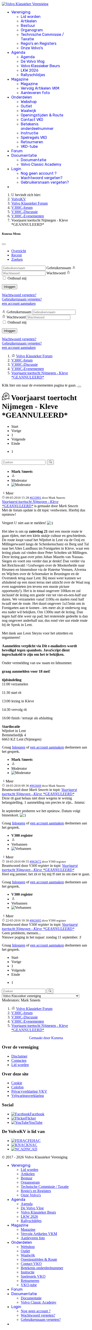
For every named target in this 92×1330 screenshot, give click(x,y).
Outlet (26, 106)
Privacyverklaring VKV (29, 1091)
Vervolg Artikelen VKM (40, 88)
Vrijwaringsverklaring (27, 1096)
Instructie (29, 133)
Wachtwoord (56, 273)
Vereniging (20, 12)
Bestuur (28, 25)
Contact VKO (32, 119)
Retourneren (32, 142)
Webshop (29, 101)
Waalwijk (28, 110)
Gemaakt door (40, 1038)
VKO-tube (29, 146)
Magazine (19, 79)
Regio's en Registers (38, 43)
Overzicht (18, 251)
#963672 (35, 861)
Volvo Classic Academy (41, 164)
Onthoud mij (17, 278)
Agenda (18, 52)
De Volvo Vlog (33, 61)
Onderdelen (21, 97)
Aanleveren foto (35, 93)
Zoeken (17, 259)
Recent (16, 255)
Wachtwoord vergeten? (42, 178)
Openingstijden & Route (42, 115)
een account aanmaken (19, 303)
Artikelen (29, 21)
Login (16, 169)
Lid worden (31, 16)
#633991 (35, 497)
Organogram (32, 30)
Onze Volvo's (32, 48)
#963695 (35, 920)
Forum (17, 151)
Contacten (18, 1060)
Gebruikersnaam (58, 268)
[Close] (4, 244)
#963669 (35, 785)
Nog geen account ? (39, 173)
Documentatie (24, 155)
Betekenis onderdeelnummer (37, 126)
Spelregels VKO (34, 137)
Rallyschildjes (33, 75)
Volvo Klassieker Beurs (40, 66)
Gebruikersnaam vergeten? (45, 182)
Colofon (17, 1087)
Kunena (57, 1038)
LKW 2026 (29, 70)
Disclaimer (19, 1056)
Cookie (16, 1083)
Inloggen (9, 286)
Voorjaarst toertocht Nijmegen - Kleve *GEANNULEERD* (30, 504)
